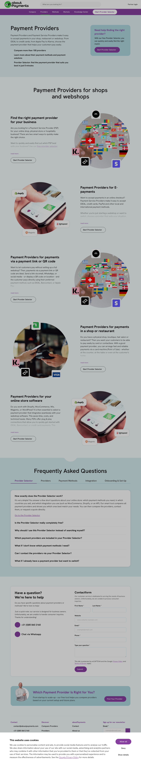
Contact (75, 726)
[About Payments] (16, 4)
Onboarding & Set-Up (115, 480)
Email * (77, 625)
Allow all (123, 741)
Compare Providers (50, 726)
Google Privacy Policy (69, 757)
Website (78, 616)
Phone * (77, 635)
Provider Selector (24, 480)
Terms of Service (81, 663)
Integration (91, 480)
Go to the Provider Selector (27, 515)
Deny (123, 748)
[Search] (98, 4)
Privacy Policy (118, 661)
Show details (123, 755)
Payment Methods (68, 480)
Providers (46, 480)
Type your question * (82, 645)
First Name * (79, 606)
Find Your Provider (114, 699)
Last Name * (96, 606)
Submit (80, 669)
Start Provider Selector (106, 50)
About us (76, 730)
